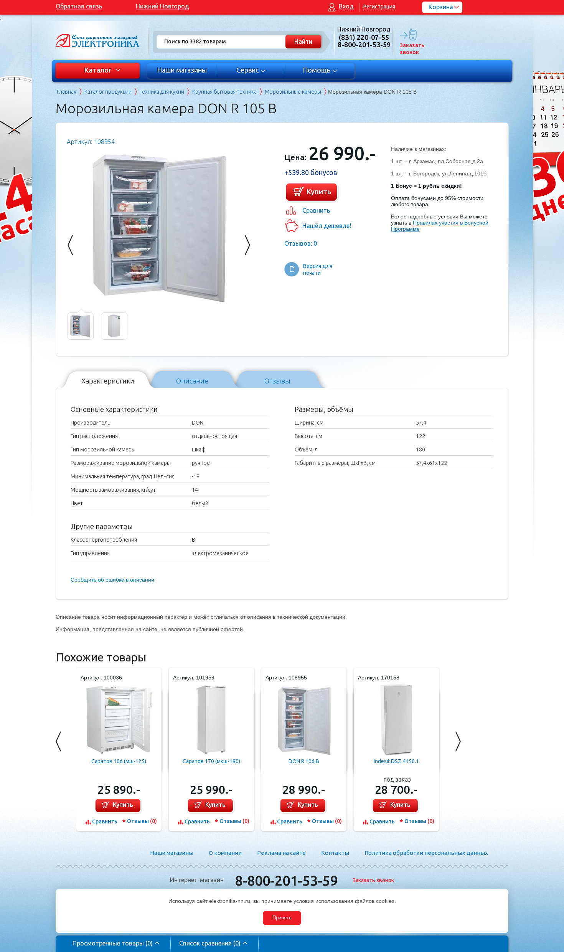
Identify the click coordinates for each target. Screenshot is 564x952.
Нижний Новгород (162, 6)
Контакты (335, 853)
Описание (192, 380)
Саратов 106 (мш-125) (118, 761)
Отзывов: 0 (300, 243)
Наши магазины (182, 70)
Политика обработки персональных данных (426, 853)
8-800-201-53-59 (286, 880)
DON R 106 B (304, 761)
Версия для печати (317, 269)
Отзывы (277, 380)
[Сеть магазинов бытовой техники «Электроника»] (98, 40)
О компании (225, 853)
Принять (282, 918)
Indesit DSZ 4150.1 (396, 761)
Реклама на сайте (281, 853)
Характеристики (107, 380)
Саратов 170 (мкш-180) (211, 761)
